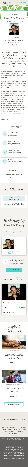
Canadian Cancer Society (14, 178)
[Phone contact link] (21, 3)
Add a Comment (10, 312)
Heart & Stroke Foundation (14, 174)
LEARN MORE (14, 362)
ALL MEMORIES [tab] (8, 278)
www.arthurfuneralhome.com (12, 111)
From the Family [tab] (20, 278)
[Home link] (6, 2)
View (18, 252)
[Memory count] (6, 231)
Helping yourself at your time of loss (14, 354)
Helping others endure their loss (14, 388)
